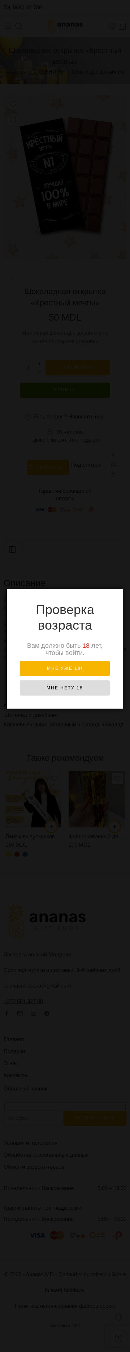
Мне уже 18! (65, 668)
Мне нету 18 (65, 687)
